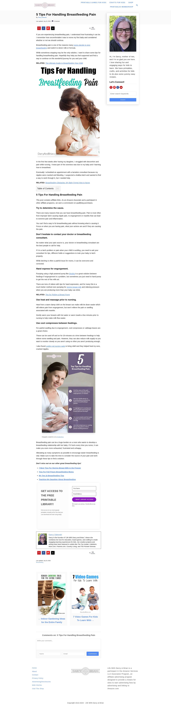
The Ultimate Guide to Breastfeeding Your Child (64, 63)
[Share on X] (53, 28)
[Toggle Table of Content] (57, 188)
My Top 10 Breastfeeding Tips (51, 476)
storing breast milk (74, 287)
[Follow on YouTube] (121, 87)
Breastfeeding (39, 562)
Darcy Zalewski (42, 17)
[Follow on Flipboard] (114, 87)
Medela (72, 274)
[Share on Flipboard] (48, 28)
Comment (92, 654)
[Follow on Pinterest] (111, 87)
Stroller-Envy (60, 437)
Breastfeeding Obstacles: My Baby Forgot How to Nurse (67, 183)
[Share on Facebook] (43, 28)
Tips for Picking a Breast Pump (57, 295)
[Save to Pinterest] (39, 28)
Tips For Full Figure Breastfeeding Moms (56, 472)
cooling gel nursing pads (55, 346)
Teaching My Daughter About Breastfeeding (57, 479)
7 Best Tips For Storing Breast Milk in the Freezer (60, 468)
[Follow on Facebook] (117, 87)
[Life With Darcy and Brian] (45, 5)
